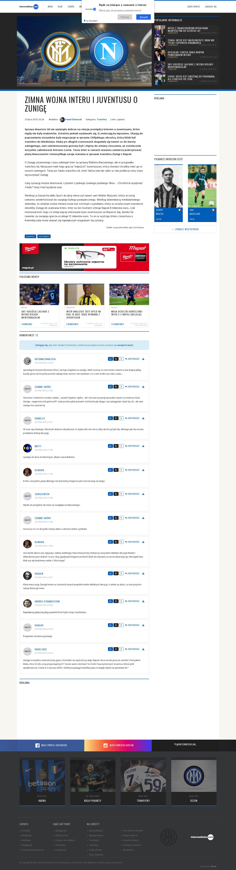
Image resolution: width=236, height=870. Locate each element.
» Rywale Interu (95, 835)
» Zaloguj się (59, 830)
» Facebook (59, 850)
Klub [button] (60, 6)
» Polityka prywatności (32, 850)
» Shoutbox (59, 845)
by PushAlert (92, 20)
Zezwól (144, 17)
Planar (213, 866)
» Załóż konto (60, 835)
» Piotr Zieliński (95, 854)
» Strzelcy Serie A (130, 840)
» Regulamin (26, 845)
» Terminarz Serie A (131, 845)
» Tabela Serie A (129, 835)
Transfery (102, 119)
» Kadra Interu (94, 850)
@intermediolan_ (186, 744)
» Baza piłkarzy (95, 830)
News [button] (50, 6)
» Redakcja (25, 835)
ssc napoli (44, 236)
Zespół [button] (71, 6)
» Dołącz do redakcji (64, 840)
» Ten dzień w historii (132, 830)
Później (125, 17)
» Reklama (25, 840)
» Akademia (127, 850)
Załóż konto (193, 6)
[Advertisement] (84, 712)
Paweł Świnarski (73, 119)
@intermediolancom (121, 745)
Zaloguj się (210, 6)
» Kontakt (25, 830)
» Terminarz (93, 840)
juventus (30, 236)
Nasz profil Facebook (54, 745)
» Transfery (92, 845)
